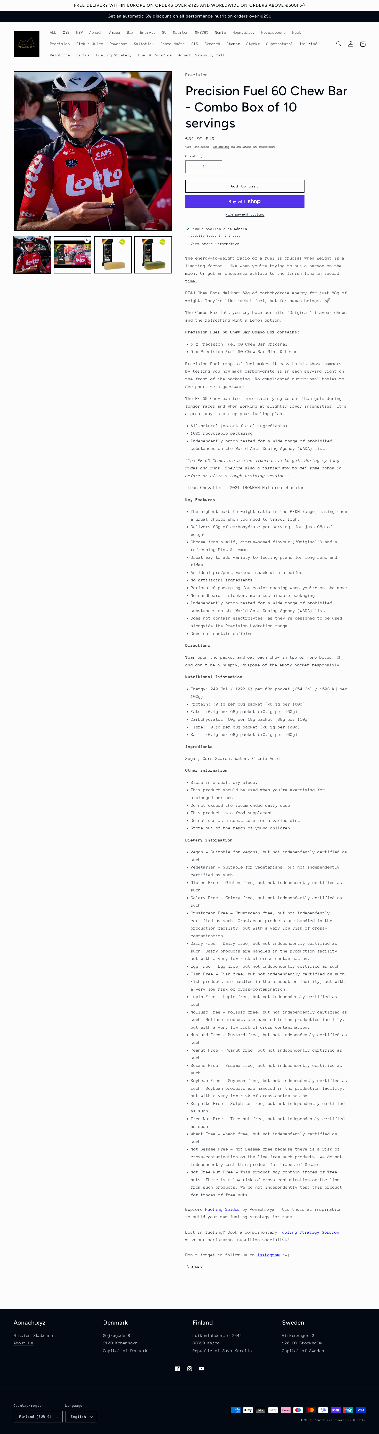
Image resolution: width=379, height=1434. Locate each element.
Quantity (194, 156)
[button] (339, 44)
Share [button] (197, 1266)
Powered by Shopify (349, 1420)
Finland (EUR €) (35, 1417)
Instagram (269, 1255)
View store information (215, 244)
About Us (24, 1343)
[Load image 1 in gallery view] (32, 254)
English (78, 1417)
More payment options (245, 214)
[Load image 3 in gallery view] (153, 254)
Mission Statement (35, 1335)
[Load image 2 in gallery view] (113, 254)
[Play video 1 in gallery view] (73, 254)
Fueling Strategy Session (309, 1232)
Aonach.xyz (323, 1420)
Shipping (221, 147)
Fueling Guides (222, 1209)
